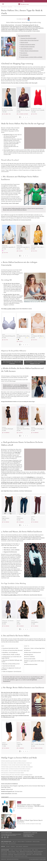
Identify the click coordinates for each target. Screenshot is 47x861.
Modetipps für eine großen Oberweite (13, 300)
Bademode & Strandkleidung (26, 851)
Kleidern (8, 376)
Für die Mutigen (24, 55)
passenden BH (15, 302)
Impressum (3, 859)
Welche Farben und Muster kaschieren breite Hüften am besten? (16, 768)
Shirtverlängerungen (37, 854)
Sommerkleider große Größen (20, 856)
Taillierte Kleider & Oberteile (28, 46)
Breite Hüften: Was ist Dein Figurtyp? (30, 40)
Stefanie (25, 19)
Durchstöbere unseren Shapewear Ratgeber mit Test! (35, 362)
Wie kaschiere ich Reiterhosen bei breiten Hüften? (13, 772)
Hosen (4, 449)
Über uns (15, 841)
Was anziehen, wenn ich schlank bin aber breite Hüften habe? (15, 770)
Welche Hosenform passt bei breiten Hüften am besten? (14, 761)
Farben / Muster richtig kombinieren (29, 50)
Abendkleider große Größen (7, 856)
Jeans (2, 453)
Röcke (17, 851)
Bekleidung (10, 854)
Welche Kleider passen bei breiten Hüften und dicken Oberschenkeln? (17, 766)
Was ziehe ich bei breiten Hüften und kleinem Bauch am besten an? (17, 763)
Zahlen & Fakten (21, 841)
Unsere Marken (19, 846)
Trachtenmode (4, 854)
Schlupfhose (30, 477)
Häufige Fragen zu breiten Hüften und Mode (31, 57)
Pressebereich (29, 841)
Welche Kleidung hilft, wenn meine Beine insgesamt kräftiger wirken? (17, 774)
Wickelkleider (23, 385)
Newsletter (25, 846)
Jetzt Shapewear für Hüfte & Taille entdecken (12, 362)
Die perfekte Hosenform (26, 48)
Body (15, 396)
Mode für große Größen (10, 595)
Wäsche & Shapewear (38, 851)
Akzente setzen (24, 42)
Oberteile (3, 190)
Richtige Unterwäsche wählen (28, 44)
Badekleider (29, 854)
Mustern (26, 536)
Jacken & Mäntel (11, 851)
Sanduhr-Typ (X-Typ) (14, 151)
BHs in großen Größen (10, 308)
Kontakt (8, 846)
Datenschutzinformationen (12, 859)
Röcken (14, 376)
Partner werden (36, 841)
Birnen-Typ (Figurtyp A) (11, 136)
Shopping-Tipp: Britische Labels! (28, 38)
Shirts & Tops (4, 851)
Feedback (13, 846)
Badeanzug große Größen (20, 854)
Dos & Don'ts (24, 53)
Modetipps (8, 165)
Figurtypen (11, 131)
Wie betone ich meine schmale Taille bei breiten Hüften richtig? (16, 764)
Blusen (12, 217)
